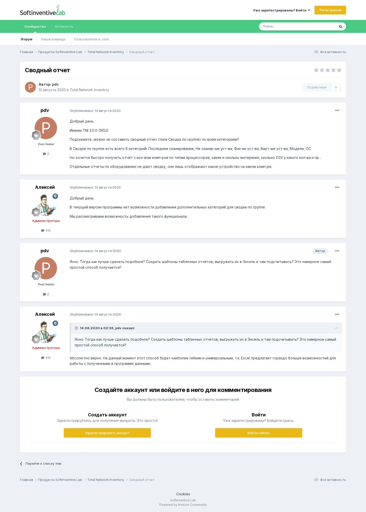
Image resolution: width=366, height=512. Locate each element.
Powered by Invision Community (183, 505)
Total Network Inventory (89, 90)
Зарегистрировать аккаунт (107, 433)
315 (47, 230)
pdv (55, 84)
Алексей (45, 187)
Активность (64, 26)
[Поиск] (340, 26)
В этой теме (319, 26)
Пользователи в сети (91, 39)
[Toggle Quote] (77, 328)
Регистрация (330, 10)
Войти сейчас (258, 433)
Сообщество (35, 26)
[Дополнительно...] (337, 111)
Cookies (183, 494)
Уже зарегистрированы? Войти (280, 10)
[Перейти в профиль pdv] (30, 87)
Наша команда (53, 39)
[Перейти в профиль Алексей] (46, 204)
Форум (26, 39)
